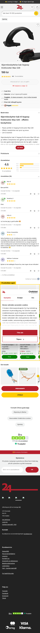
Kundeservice (28, 534)
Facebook (5, 593)
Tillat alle (20, 332)
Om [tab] (32, 298)
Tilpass (18, 339)
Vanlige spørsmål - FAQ (9, 525)
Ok (32, 469)
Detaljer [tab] (20, 298)
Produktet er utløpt (20, 82)
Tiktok (4, 598)
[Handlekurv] (37, 7)
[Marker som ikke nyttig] (35, 194)
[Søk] (36, 13)
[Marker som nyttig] (31, 194)
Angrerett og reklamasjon (10, 561)
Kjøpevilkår (5, 551)
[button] (20, 176)
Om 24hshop (6, 520)
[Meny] (2, 7)
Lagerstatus (5, 566)
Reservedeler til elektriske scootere (20, 418)
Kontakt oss (5, 558)
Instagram (5, 596)
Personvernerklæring (8, 554)
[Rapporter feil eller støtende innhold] (38, 194)
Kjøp (9, 357)
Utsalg (20, 395)
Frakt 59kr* (21, 452)
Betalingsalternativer (8, 563)
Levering (4, 556)
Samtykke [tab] (7, 298)
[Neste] (38, 376)
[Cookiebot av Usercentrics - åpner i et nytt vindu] (29, 292)
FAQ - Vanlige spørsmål (9, 568)
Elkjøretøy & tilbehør (20, 412)
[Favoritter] (32, 7)
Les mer (20, 148)
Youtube (4, 591)
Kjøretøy (4, 19)
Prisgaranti (20, 388)
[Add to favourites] (38, 25)
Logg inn (5, 522)
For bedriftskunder (8, 573)
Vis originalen (16, 191)
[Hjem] (20, 7)
